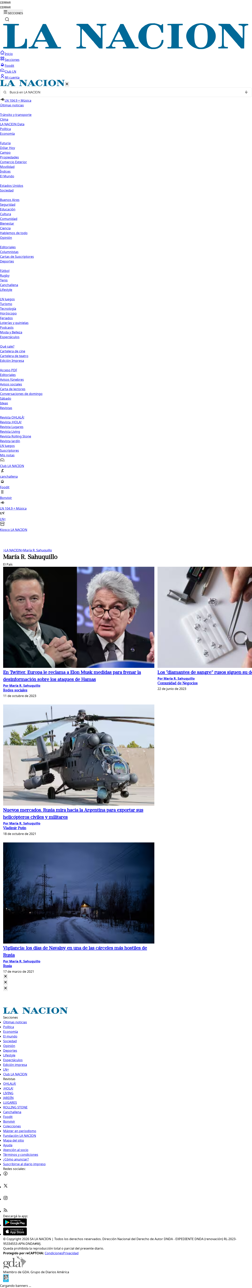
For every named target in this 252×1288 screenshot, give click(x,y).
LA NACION (12, 550)
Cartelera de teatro (14, 356)
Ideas (4, 403)
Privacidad (71, 1253)
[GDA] (14, 1267)
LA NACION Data (12, 124)
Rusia (7, 966)
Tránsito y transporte (16, 115)
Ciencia (5, 228)
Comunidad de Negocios (178, 683)
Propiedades (9, 157)
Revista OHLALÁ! (12, 417)
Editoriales (8, 247)
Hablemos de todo (14, 233)
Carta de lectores (12, 389)
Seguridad (7, 204)
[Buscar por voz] (246, 92)
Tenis (4, 280)
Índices (5, 171)
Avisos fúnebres (12, 379)
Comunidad (8, 219)
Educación (7, 209)
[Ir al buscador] (7, 19)
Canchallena (9, 285)
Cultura (5, 214)
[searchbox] (124, 92)
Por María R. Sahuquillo (21, 685)
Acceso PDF (8, 370)
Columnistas (9, 252)
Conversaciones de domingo (21, 394)
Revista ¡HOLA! (10, 422)
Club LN (10, 71)
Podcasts (7, 327)
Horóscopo (8, 313)
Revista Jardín (10, 441)
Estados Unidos (11, 185)
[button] (126, 306)
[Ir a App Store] (15, 1234)
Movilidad (7, 167)
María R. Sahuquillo (36, 550)
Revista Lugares (11, 427)
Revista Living (10, 431)
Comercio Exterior (13, 162)
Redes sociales (15, 690)
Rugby (4, 275)
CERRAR (5, 2)
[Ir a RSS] (5, 1211)
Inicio (9, 54)
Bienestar (7, 223)
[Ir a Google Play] (15, 1225)
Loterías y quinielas (14, 323)
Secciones (12, 60)
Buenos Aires (9, 200)
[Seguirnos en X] (5, 1187)
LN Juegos (7, 299)
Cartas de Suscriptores (17, 256)
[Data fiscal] (6, 1281)
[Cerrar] (67, 84)
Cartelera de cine (12, 351)
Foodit (9, 65)
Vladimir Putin (14, 828)
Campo (5, 152)
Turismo (6, 304)
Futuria (5, 143)
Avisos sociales (11, 384)
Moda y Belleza (11, 332)
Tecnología (8, 308)
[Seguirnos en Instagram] (5, 1199)
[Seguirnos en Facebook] (5, 1175)
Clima (4, 119)
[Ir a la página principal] (126, 48)
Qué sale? (7, 346)
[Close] (5, 976)
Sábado (5, 398)
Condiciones (54, 1253)
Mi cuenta (12, 77)
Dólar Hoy (7, 148)
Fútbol (4, 271)
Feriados (6, 318)
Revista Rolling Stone (15, 436)
